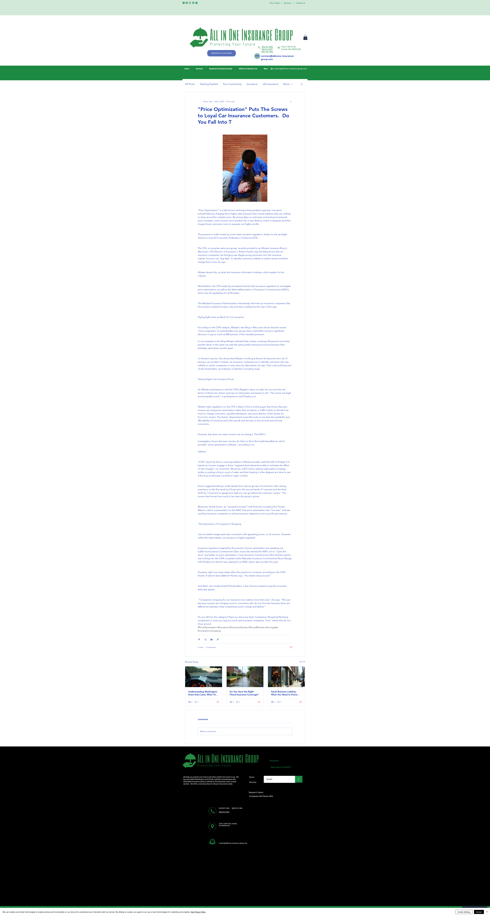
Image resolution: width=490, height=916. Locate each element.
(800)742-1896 (237, 808)
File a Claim (275, 3)
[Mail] (257, 56)
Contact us (300, 3)
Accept (479, 912)
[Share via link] (218, 639)
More (286, 84)
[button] (305, 37)
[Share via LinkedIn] (211, 639)
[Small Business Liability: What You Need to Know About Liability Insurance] (286, 676)
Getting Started (209, 84)
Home (251, 777)
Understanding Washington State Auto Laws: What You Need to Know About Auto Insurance (202, 693)
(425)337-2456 (224, 808)
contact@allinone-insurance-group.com (290, 69)
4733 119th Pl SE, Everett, (228, 824)
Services (287, 3)
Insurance (252, 84)
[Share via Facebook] (199, 639)
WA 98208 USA (294, 49)
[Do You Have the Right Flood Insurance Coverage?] (245, 676)
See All (302, 661)
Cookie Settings (464, 912)
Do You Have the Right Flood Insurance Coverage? (244, 693)
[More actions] (290, 101)
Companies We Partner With (261, 796)
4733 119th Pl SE (288, 47)
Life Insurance (270, 84)
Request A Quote (256, 792)
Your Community (232, 84)
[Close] (486, 912)
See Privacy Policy (198, 912)
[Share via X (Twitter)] (205, 639)
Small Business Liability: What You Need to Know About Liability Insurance (284, 693)
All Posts (190, 84)
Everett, (284, 49)
